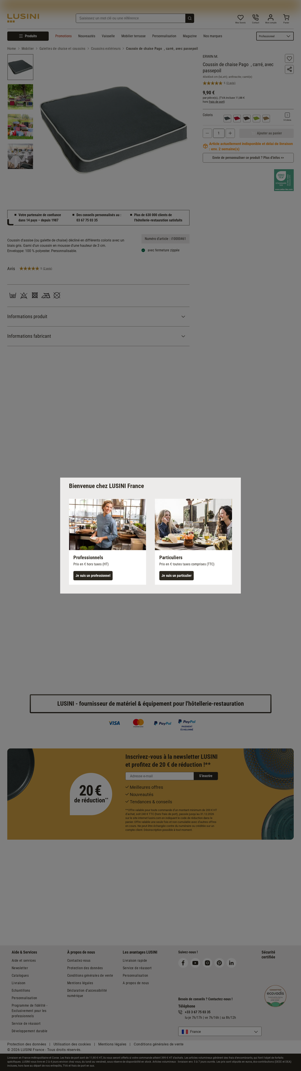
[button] (107, 542)
